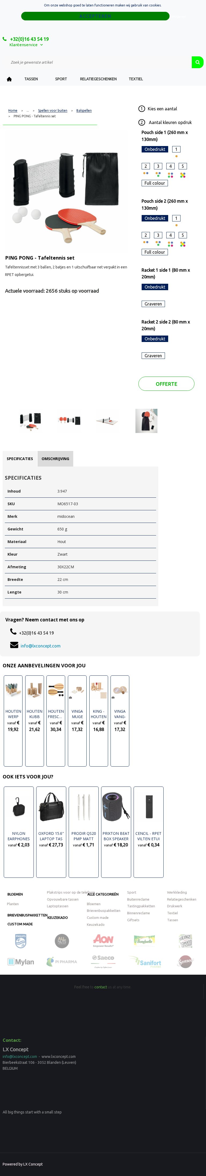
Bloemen (15, 894)
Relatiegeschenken (98, 79)
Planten (13, 904)
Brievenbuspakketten (27, 915)
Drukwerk (174, 906)
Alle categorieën (103, 894)
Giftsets (133, 920)
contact (100, 987)
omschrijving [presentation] (55, 458)
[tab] (20, 459)
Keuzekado (57, 917)
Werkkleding (177, 892)
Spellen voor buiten (52, 110)
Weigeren (178, 16)
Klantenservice (23, 44)
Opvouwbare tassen (63, 899)
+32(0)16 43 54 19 (29, 39)
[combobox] (97, 62)
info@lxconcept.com (41, 645)
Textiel (136, 79)
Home (9, 79)
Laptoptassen (57, 906)
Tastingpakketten (141, 906)
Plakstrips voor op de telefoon (71, 892)
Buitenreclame (138, 899)
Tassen (31, 79)
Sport (61, 79)
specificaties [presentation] (20, 458)
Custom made (20, 924)
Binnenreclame (138, 913)
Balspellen (84, 110)
